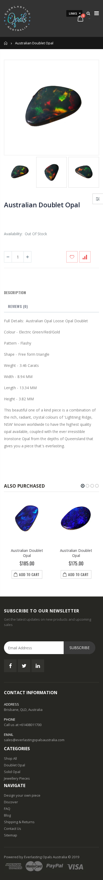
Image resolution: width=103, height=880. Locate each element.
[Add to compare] (85, 257)
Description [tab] (15, 292)
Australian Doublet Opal (42, 204)
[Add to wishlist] (72, 257)
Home (6, 43)
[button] (82, 486)
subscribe (79, 647)
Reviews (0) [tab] (18, 306)
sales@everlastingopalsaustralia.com (34, 739)
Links (73, 13)
